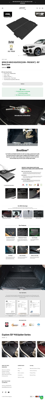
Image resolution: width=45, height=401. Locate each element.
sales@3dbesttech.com (7, 387)
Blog (19, 370)
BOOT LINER (4, 59)
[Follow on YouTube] (8, 392)
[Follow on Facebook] (2, 392)
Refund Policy (33, 375)
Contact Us (20, 375)
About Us (20, 368)
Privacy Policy (32, 372)
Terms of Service (33, 370)
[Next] (35, 2)
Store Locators (21, 372)
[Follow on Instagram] (5, 392)
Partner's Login (21, 377)
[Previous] (9, 2)
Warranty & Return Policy (35, 368)
